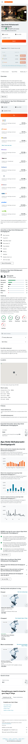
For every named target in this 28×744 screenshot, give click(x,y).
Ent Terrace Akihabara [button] (6, 661)
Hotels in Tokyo (7, 708)
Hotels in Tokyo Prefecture (10, 739)
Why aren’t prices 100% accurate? (9, 732)
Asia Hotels (15, 738)
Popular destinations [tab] (18, 697)
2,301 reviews (16, 28)
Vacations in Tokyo (7, 706)
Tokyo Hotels (18, 739)
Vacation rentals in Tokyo (8, 710)
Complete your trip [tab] (7, 697)
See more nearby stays (22, 591)
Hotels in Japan (21, 738)
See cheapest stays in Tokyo (21, 618)
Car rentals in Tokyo (7, 704)
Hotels (10, 738)
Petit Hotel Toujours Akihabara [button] (7, 635)
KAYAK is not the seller (7, 727)
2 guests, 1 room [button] (6, 37)
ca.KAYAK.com (5, 738)
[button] (2, 2)
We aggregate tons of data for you (10, 729)
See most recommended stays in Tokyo (22, 645)
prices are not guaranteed (6, 723)
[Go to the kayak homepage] (8, 2)
